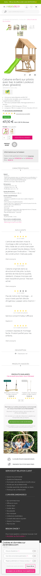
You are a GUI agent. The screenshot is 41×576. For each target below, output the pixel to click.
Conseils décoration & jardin (16, 518)
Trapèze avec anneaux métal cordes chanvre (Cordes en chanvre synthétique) (29, 395)
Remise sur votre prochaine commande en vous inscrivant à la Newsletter (20, 407)
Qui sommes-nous (13, 501)
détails (5, 547)
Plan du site (11, 524)
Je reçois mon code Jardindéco (20, 422)
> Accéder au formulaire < (16, 536)
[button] (9, 137)
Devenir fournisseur (13, 521)
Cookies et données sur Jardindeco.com (14, 543)
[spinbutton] (6, 138)
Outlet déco (11, 508)
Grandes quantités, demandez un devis (20, 487)
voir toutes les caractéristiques (13, 110)
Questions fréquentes (14, 479)
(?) (18, 551)
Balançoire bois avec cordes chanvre (11, 393)
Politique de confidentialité (16, 490)
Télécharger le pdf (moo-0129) (12, 222)
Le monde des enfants (10, 19)
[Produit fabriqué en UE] (14, 144)
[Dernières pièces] (7, 144)
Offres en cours (12, 503)
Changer (31, 156)
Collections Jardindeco (15, 516)
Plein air (23, 19)
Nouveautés (11, 511)
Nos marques (11, 513)
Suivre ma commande (14, 477)
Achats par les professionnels (17, 484)
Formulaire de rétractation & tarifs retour (21, 482)
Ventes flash (11, 506)
